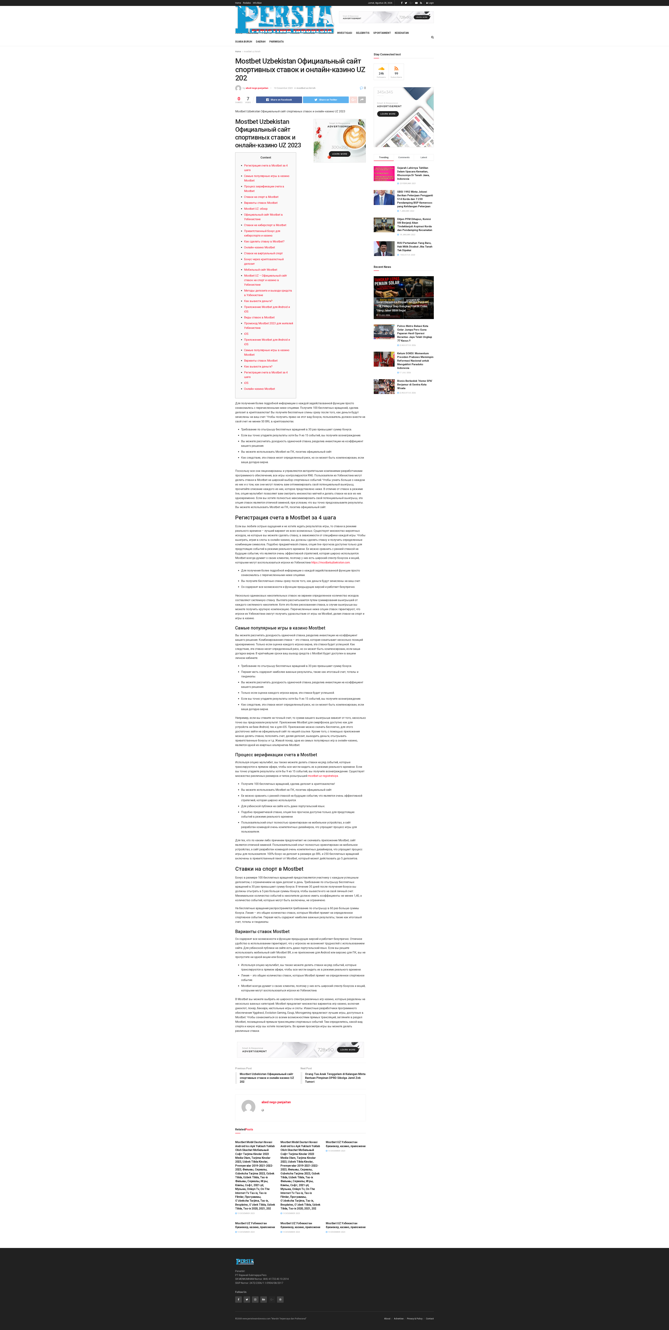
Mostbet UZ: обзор (256, 208)
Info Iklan (257, 3)
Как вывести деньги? (258, 301)
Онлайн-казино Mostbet (259, 247)
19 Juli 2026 (384, 315)
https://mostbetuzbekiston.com (330, 562)
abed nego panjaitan (257, 88)
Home (238, 3)
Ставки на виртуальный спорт (263, 253)
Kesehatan (402, 33)
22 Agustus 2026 (407, 345)
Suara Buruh (243, 41)
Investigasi (344, 33)
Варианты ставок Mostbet (261, 202)
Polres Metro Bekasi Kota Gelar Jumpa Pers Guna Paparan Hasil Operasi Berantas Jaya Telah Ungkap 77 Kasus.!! (414, 333)
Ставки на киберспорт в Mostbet (265, 225)
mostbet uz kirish (252, 51)
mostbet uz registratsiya (323, 776)
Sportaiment (382, 33)
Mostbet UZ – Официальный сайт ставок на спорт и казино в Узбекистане (265, 280)
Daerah (261, 41)
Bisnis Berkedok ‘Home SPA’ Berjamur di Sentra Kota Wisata (414, 384)
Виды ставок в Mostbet (259, 317)
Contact (430, 1318)
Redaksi (247, 3)
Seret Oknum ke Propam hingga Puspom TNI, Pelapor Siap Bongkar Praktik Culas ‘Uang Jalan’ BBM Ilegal (402, 306)
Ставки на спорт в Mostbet (261, 197)
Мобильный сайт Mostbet (260, 269)
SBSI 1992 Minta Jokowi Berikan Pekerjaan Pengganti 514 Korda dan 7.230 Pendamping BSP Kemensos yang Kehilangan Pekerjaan (415, 199)
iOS (246, 333)
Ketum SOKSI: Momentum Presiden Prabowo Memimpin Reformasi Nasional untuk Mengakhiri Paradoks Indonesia (415, 361)
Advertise (398, 1318)
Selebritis (363, 33)
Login (431, 3)
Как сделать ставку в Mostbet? (264, 241)
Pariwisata (276, 41)
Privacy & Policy (414, 1318)
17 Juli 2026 (405, 373)
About (387, 1318)
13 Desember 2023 (283, 88)
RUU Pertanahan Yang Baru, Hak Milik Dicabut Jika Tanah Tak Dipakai (414, 246)
